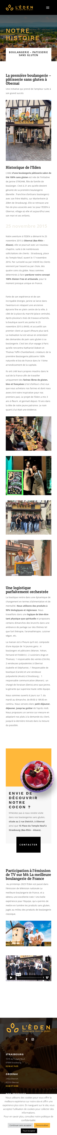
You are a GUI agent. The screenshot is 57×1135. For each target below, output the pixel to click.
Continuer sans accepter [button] (20, 1125)
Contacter (28, 844)
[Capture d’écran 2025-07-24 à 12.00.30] (28, 494)
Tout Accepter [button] (29, 1130)
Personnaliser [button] (42, 1125)
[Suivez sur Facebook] (26, 1039)
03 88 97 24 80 (12, 1086)
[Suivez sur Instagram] (32, 1039)
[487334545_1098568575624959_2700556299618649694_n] (28, 533)
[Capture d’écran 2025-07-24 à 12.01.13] (28, 575)
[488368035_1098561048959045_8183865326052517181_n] (28, 449)
